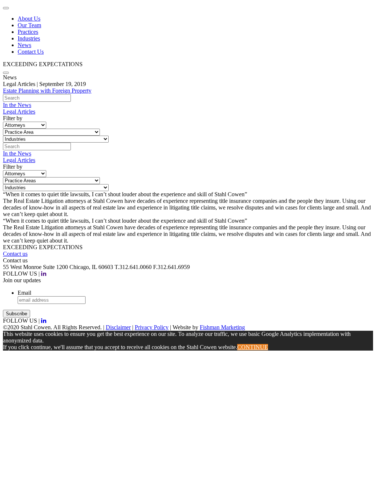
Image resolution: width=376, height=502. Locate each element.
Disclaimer (118, 327)
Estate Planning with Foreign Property (47, 90)
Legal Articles (19, 111)
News (24, 45)
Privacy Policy (152, 327)
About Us (29, 18)
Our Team (29, 25)
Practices (28, 32)
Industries (29, 38)
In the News (17, 105)
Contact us (15, 254)
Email (24, 293)
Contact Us (31, 52)
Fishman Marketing (222, 327)
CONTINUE (252, 347)
